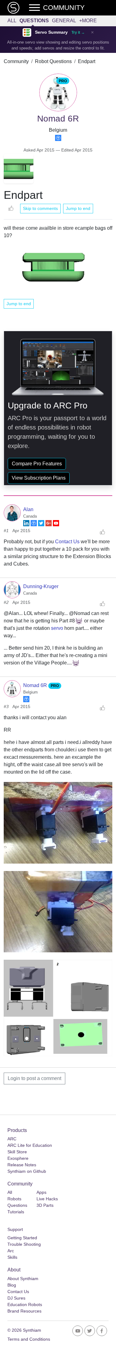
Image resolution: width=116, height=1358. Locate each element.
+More (88, 20)
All (11, 20)
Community (16, 61)
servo (57, 628)
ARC (11, 1138)
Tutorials (15, 1211)
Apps (41, 1192)
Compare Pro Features (37, 463)
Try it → (78, 32)
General (64, 20)
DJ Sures (16, 1298)
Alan (28, 509)
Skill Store (17, 1151)
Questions (34, 20)
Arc (10, 1250)
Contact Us (67, 541)
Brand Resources (24, 1311)
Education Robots (24, 1304)
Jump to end (78, 208)
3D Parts (45, 1205)
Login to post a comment (34, 1078)
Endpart (86, 61)
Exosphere (17, 1158)
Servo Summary (51, 32)
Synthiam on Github (26, 1171)
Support (15, 1229)
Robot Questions (53, 61)
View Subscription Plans (39, 477)
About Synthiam (22, 1278)
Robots (14, 1198)
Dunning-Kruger (40, 586)
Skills (12, 1257)
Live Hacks (47, 1198)
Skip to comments (40, 208)
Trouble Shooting (24, 1244)
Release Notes (21, 1164)
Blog (11, 1285)
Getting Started (22, 1237)
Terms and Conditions (28, 1339)
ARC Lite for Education (29, 1145)
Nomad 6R (35, 685)
